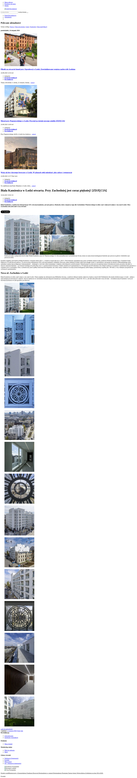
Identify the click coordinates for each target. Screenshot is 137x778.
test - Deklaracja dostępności (12, 763)
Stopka (6, 5)
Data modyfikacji (42, 27)
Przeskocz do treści (10, 4)
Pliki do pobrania (9, 750)
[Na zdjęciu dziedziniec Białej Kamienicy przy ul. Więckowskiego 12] (19, 726)
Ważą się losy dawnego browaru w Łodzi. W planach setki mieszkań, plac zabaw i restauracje (36, 172)
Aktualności (8, 17)
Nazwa (12, 27)
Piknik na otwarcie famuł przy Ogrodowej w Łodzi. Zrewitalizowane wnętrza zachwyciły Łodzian (38, 69)
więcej (32, 82)
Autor (27, 27)
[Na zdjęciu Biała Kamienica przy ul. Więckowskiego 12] (19, 535)
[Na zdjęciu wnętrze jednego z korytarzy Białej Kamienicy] (19, 471)
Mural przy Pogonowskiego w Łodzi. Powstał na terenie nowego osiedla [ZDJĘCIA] (33, 121)
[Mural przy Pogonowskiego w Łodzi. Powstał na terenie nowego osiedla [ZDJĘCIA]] (20, 117)
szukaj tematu (22, 12)
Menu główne (8, 2)
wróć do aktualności (7, 729)
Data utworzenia (20, 27)
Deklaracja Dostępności (11, 758)
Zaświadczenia (8, 736)
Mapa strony (8, 762)
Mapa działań (8, 744)
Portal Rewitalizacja (10, 15)
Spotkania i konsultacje (11, 737)
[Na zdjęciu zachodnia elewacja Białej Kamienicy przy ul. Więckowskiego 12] (19, 598)
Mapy (6, 752)
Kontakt (6, 760)
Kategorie (33, 27)
